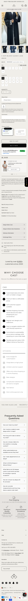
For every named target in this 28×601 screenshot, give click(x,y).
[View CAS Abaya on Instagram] (3, 583)
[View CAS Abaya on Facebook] (10, 583)
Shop (3, 530)
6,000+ (20, 261)
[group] (14, 1)
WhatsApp (6, 550)
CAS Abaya (7, 590)
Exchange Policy (7, 237)
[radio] (3, 68)
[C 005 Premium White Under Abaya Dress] (5, 165)
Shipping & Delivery (8, 592)
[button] (22, 5)
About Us (24, 592)
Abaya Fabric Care (8, 224)
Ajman (17, 555)
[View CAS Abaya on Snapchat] (13, 583)
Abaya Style (4, 97)
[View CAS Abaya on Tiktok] (6, 583)
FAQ (2, 592)
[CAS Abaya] (14, 5)
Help (3, 535)
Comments (4, 114)
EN (10, 587)
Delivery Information (8, 233)
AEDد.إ (5, 587)
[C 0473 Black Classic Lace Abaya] (5, 49)
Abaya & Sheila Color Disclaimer (11, 228)
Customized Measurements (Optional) (11, 103)
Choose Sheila (5, 126)
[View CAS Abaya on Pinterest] (17, 583)
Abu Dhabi (18, 553)
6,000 (12, 9)
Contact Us (4, 593)
